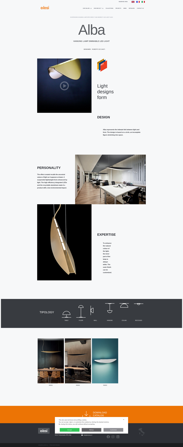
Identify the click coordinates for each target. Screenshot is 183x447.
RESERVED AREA (123, 1)
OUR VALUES (86, 8)
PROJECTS (118, 8)
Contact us (140, 8)
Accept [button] (69, 430)
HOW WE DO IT (97, 8)
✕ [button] (123, 419)
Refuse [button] (91, 430)
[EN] (133, 2)
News (124, 8)
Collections (109, 8)
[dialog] (91, 425)
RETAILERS (132, 8)
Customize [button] (113, 430)
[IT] (143, 2)
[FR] (138, 2)
